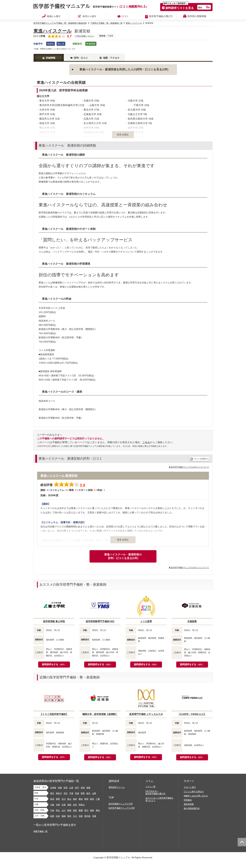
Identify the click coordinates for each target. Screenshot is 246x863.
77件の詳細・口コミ (84, 36)
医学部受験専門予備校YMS (100, 621)
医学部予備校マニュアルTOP (122, 808)
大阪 (52, 805)
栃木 (88, 793)
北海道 (53, 787)
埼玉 (66, 793)
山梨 (94, 793)
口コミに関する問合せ (194, 791)
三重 (98, 799)
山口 (64, 810)
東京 (52, 793)
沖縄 (94, 816)
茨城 (77, 793)
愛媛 (81, 810)
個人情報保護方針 (192, 808)
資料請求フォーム (117, 787)
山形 (71, 787)
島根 (69, 810)
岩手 (77, 787)
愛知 (81, 799)
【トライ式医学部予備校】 (54, 714)
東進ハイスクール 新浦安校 (58, 475)
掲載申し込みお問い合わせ (196, 796)
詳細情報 (50, 57)
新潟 (52, 799)
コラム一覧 (150, 786)
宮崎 (81, 816)
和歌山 (82, 805)
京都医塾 (192, 621)
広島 (52, 810)
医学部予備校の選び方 (161, 16)
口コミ (125, 16)
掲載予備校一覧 (40, 831)
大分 (75, 816)
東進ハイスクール (52, 30)
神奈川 (59, 793)
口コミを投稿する (201, 459)
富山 (69, 799)
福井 (75, 799)
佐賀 (58, 816)
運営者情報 (189, 804)
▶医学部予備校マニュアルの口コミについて (189, 467)
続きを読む (123, 539)
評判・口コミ (81, 57)
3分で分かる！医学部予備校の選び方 (155, 792)
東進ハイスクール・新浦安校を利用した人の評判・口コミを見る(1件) (123, 69)
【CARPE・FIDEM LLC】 (192, 714)
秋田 (66, 787)
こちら (146, 442)
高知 (98, 810)
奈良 (75, 805)
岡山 (58, 810)
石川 (64, 799)
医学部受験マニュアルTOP (121, 804)
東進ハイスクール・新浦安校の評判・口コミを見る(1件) (123, 556)
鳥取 (75, 810)
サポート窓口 (190, 787)
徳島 (92, 810)
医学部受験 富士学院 (54, 621)
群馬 (83, 793)
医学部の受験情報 (197, 16)
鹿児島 (87, 816)
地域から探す (54, 16)
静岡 (86, 799)
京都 (64, 805)
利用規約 (188, 800)
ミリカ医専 (146, 621)
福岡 (52, 816)
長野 (58, 799)
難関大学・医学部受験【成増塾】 (100, 714)
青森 (60, 787)
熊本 (69, 816)
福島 (88, 787)
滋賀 (69, 805)
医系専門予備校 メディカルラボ (146, 714)
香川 (86, 810)
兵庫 (58, 805)
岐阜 (92, 799)
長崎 (64, 816)
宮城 (83, 787)
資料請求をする (54, 664)
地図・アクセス (111, 57)
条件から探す (90, 16)
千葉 (71, 793)
